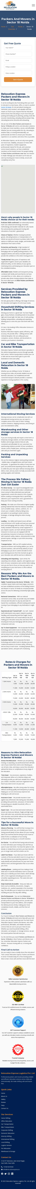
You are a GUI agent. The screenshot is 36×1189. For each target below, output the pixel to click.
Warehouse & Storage (8, 1151)
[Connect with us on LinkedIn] (12, 1173)
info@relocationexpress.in (11, 1169)
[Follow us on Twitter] (6, 1173)
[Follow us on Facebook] (2, 1173)
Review (3, 1102)
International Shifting (7, 1139)
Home (3, 27)
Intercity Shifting (6, 1136)
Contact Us (4, 1108)
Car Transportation (7, 1124)
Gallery (3, 1099)
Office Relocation (6, 1121)
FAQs (3, 1105)
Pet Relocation (5, 1148)
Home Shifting (5, 1118)
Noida (20, 27)
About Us (4, 1096)
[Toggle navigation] (33, 5)
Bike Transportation (7, 1127)
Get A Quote (18, 79)
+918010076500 (8, 1167)
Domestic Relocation (7, 1133)
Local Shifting (5, 1142)
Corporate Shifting (7, 1130)
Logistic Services (6, 1145)
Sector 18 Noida (6, 107)
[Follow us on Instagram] (9, 1173)
